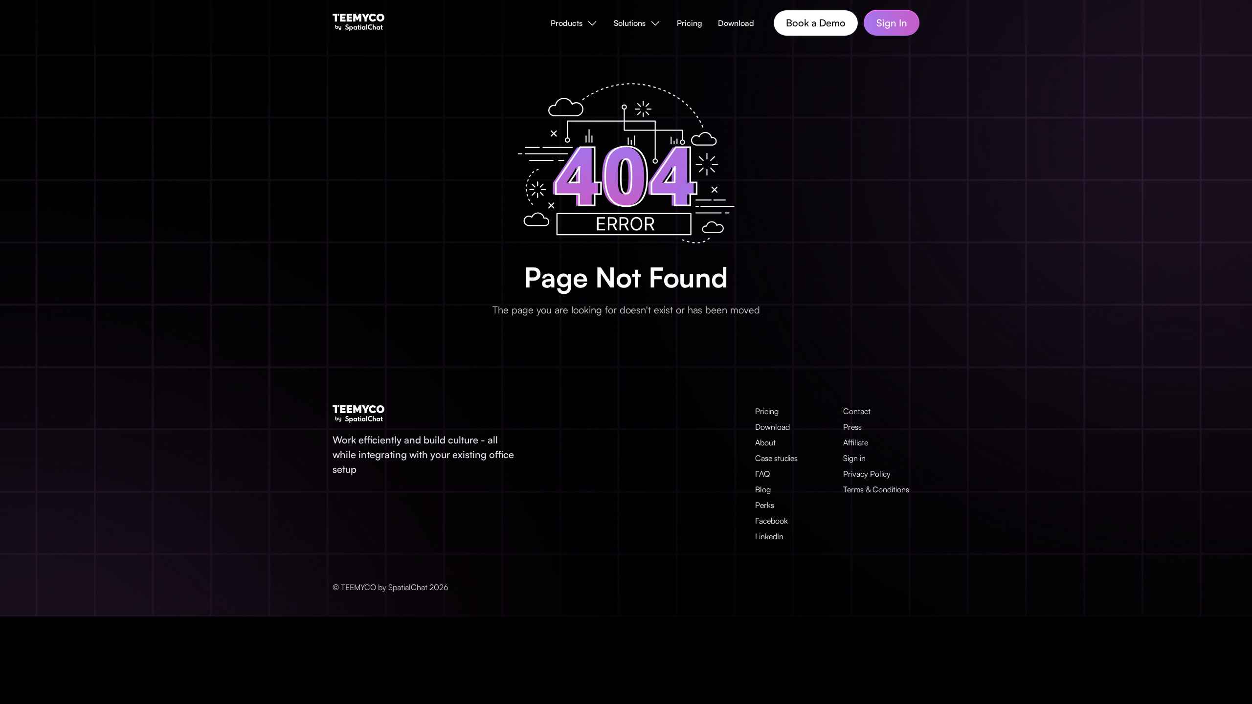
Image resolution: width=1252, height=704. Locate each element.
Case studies (776, 458)
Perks (764, 505)
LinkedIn (769, 536)
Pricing (689, 23)
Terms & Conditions (876, 489)
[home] (358, 23)
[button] (574, 23)
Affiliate (855, 442)
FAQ (762, 474)
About (765, 442)
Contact (857, 411)
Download (736, 23)
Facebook (771, 521)
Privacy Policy (867, 474)
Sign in (854, 458)
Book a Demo (816, 23)
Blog (763, 489)
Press (852, 427)
